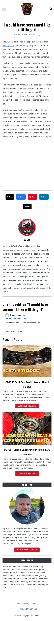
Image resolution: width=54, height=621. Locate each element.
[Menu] (4, 9)
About (34, 603)
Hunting (36, 34)
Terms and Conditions (27, 609)
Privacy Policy (23, 603)
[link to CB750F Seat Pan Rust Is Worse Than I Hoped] (27, 361)
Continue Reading (27, 406)
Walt (25, 34)
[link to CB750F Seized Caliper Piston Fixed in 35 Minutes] (27, 428)
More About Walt (27, 549)
